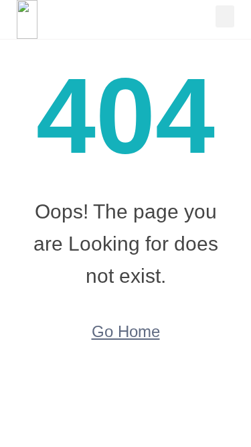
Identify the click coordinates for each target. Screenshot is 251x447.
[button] (225, 16)
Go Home (126, 331)
